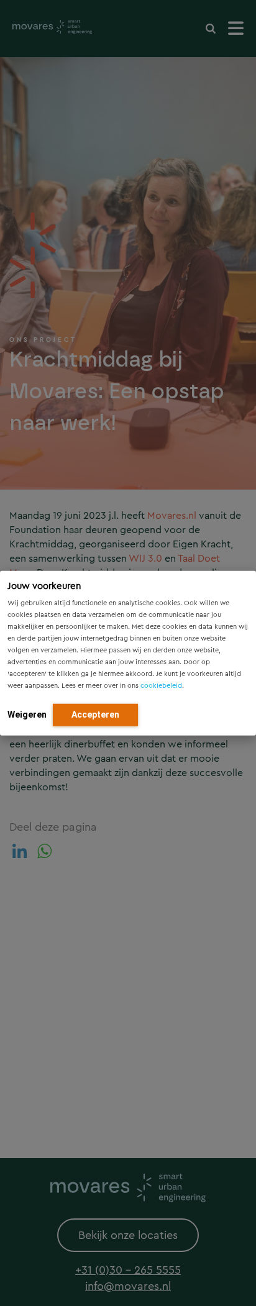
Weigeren (27, 714)
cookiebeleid (161, 685)
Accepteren (95, 714)
